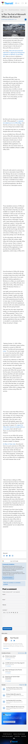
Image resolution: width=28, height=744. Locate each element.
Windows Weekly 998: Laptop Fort (13, 694)
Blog (2, 9)
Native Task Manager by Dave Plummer (13, 669)
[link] (19, 612)
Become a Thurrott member (19, 734)
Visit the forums (21, 653)
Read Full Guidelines (8, 577)
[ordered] (15, 612)
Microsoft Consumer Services (14, 9)
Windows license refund (10, 656)
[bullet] (17, 612)
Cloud (6, 9)
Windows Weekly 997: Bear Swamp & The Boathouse (15, 706)
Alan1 (10, 671)
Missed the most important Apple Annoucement (12, 677)
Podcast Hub (22, 684)
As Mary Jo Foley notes (9, 444)
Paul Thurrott (5, 19)
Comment (5, 610)
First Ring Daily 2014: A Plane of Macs (14, 687)
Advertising (23, 736)
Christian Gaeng (12, 657)
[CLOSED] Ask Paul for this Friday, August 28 (14, 663)
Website (4, 604)
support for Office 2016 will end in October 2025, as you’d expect (14, 427)
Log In (18, 3)
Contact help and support (7, 736)
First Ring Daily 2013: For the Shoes (13, 700)
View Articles (5, 648)
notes (4, 351)
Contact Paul (17, 736)
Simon (10, 679)
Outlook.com (23, 9)
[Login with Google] (14, 561)
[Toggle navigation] (26, 3)
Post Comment (7, 628)
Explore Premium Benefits (9, 721)
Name (4, 594)
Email (4, 599)
